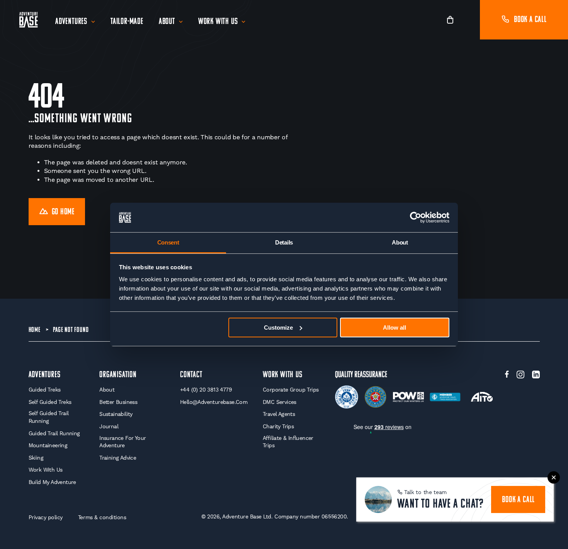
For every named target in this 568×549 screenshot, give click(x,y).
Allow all (394, 327)
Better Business (118, 402)
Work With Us (218, 21)
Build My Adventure (52, 482)
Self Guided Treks (50, 402)
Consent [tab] (168, 242)
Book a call (530, 19)
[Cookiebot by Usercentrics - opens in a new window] (415, 217)
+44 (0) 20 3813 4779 (206, 390)
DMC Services (279, 402)
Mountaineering (48, 445)
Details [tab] (284, 242)
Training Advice (117, 458)
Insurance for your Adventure (122, 442)
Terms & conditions (102, 517)
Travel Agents (279, 414)
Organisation (118, 375)
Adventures (71, 21)
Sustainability (116, 414)
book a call (518, 500)
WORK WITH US (283, 375)
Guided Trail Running (54, 433)
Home (35, 330)
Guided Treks (45, 390)
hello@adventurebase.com (213, 402)
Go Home (63, 212)
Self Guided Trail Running (49, 417)
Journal (108, 426)
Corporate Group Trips (290, 390)
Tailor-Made (127, 21)
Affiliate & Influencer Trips (288, 442)
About (167, 21)
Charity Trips (278, 426)
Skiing (36, 458)
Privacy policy (46, 517)
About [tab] (400, 242)
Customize (278, 327)
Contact (191, 375)
